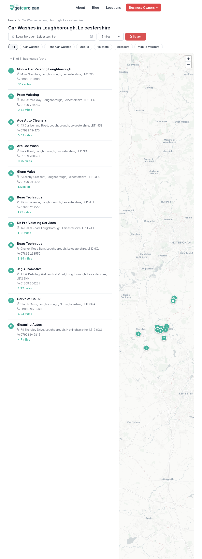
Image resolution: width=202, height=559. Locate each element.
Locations (113, 7)
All (13, 46)
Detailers (123, 46)
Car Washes (31, 46)
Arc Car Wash (28, 146)
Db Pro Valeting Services (36, 223)
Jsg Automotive (29, 269)
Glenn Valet (26, 172)
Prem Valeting (28, 95)
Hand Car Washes (59, 46)
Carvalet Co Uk (28, 299)
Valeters (103, 46)
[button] (165, 329)
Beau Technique (29, 197)
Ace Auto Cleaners (32, 120)
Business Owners (142, 7)
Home (12, 20)
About (80, 7)
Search (137, 36)
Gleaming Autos (29, 325)
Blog (95, 7)
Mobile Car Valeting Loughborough (44, 69)
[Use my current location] (91, 36)
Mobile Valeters (148, 46)
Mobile (84, 46)
